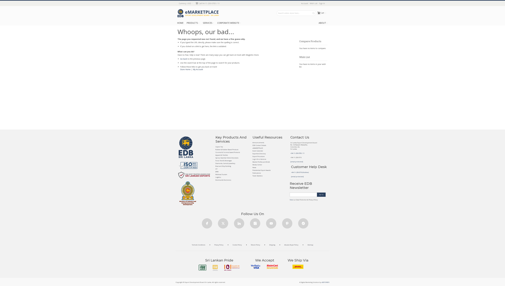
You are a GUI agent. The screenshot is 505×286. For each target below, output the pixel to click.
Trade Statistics (257, 176)
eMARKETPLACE (257, 148)
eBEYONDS (325, 282)
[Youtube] (271, 222)
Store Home (185, 69)
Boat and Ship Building (223, 166)
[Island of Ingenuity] (232, 268)
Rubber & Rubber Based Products (226, 150)
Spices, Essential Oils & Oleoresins (226, 158)
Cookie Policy (237, 245)
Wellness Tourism (221, 174)
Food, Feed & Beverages (223, 161)
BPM (216, 172)
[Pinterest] (287, 222)
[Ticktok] (303, 222)
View (291, 200)
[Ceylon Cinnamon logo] (215, 268)
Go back (183, 59)
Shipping (272, 245)
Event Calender (257, 151)
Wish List (313, 3)
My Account (198, 69)
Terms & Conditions (198, 245)
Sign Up (321, 194)
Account (304, 3)
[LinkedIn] (239, 222)
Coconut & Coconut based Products (227, 152)
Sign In (322, 3)
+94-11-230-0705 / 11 (297, 153)
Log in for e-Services (259, 159)
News (254, 167)
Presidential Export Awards (261, 170)
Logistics (218, 177)
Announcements (258, 143)
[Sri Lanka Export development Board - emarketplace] (198, 13)
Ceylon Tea (219, 147)
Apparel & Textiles (221, 155)
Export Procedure (258, 156)
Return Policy (255, 245)
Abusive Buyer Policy (291, 245)
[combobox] (296, 13)
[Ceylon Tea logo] (202, 267)
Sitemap (310, 245)
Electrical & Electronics (223, 180)
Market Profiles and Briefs (261, 162)
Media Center (257, 165)
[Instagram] (255, 222)
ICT (216, 169)
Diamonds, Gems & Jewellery (225, 163)
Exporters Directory (259, 154)
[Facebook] (207, 222)
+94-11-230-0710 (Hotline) (300, 172)
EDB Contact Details (259, 145)
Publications (256, 173)
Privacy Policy (218, 245)
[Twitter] (223, 222)
